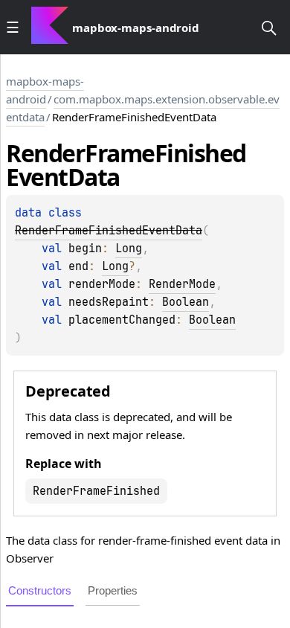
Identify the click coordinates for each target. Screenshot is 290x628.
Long (128, 248)
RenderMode (182, 284)
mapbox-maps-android (45, 90)
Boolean (185, 302)
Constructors (39, 590)
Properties (113, 590)
